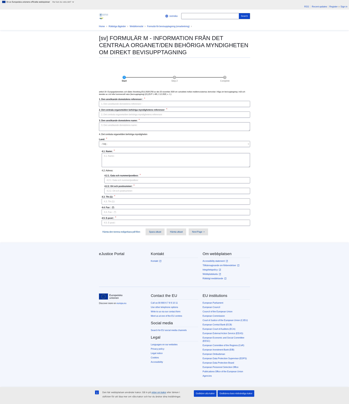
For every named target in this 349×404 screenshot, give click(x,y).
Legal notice (157, 353)
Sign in (344, 6)
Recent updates (319, 6)
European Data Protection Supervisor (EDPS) (225, 358)
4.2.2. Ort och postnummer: (118, 186)
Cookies (155, 357)
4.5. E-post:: (108, 218)
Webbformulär (136, 26)
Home (102, 26)
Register (333, 6)
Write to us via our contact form (165, 311)
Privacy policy (157, 349)
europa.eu (121, 303)
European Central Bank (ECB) (217, 324)
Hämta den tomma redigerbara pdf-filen (121, 232)
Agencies (207, 376)
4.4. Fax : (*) (108, 207)
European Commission (214, 316)
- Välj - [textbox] (104, 144)
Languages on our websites (164, 344)
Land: (102, 139)
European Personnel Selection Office (220, 367)
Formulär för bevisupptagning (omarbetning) (168, 26)
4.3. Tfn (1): (108, 197)
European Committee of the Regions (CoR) (223, 345)
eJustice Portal (111, 254)
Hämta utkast (176, 232)
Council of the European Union (217, 311)
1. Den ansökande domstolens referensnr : (121, 99)
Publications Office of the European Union (223, 371)
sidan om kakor (158, 392)
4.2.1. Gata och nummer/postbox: (121, 175)
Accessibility (157, 362)
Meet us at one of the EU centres (166, 316)
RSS (306, 6)
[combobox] (174, 144)
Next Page (197, 232)
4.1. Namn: (107, 151)
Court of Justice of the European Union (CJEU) (225, 320)
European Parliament (213, 303)
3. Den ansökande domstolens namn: (118, 120)
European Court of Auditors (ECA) (219, 329)
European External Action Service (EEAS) (223, 333)
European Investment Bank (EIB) (218, 350)
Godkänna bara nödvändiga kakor (235, 393)
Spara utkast (155, 232)
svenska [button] (173, 16)
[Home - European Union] (111, 296)
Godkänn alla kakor (205, 393)
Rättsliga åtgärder (117, 26)
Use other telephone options (164, 307)
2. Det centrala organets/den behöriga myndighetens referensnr (132, 110)
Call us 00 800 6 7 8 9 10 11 (164, 303)
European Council (211, 307)
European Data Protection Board (218, 363)
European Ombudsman (214, 354)
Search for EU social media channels (169, 330)
